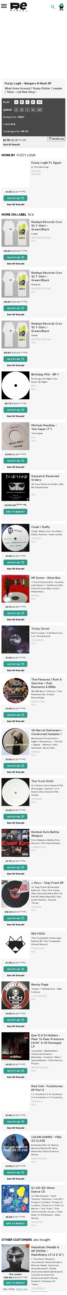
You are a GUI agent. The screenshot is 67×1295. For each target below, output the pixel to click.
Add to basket (15, 511)
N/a (13, 124)
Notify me (56, 139)
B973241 (36, 174)
